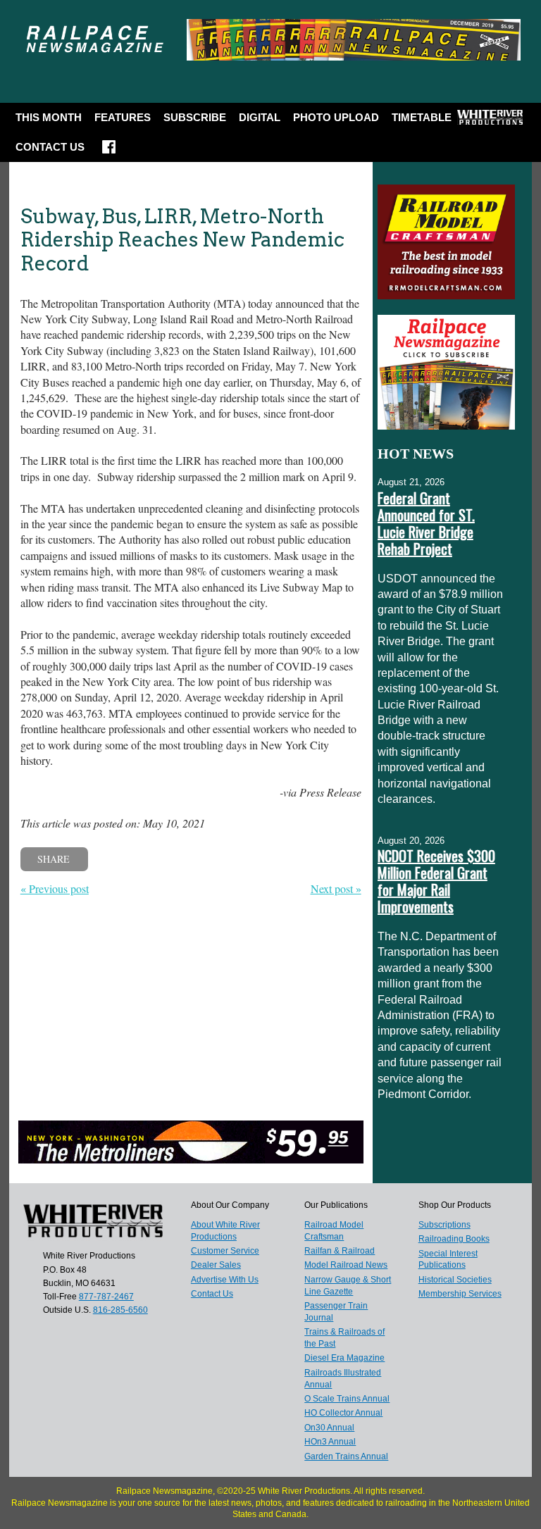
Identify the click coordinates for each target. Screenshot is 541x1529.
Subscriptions (444, 1225)
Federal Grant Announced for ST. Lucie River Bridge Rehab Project (426, 523)
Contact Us (50, 147)
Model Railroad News (345, 1265)
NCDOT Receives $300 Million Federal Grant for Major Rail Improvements (436, 881)
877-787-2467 (106, 1297)
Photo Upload (336, 117)
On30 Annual (329, 1428)
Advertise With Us (225, 1280)
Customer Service (225, 1251)
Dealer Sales (216, 1265)
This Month (48, 117)
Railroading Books (454, 1239)
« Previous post (54, 888)
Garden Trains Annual (346, 1456)
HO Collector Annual (343, 1413)
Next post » (336, 888)
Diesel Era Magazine (344, 1358)
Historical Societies (455, 1280)
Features (122, 117)
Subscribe (194, 117)
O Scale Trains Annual (347, 1399)
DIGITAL (259, 117)
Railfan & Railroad (339, 1251)
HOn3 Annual (330, 1442)
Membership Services (460, 1294)
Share (53, 859)
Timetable (422, 117)
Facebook (109, 151)
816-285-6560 (120, 1310)
